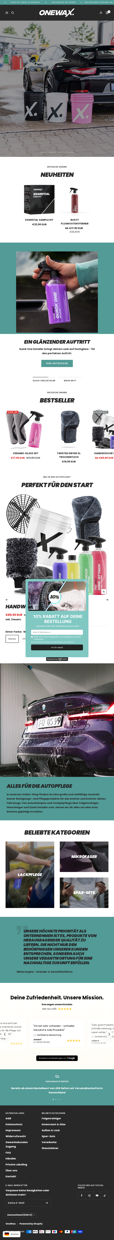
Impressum (13, 1130)
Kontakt (11, 1176)
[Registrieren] (47, 1203)
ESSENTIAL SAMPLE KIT (39, 220)
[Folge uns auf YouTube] (97, 1195)
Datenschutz (14, 1124)
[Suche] (12, 12)
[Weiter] (107, 600)
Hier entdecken (57, 99)
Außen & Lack (51, 1130)
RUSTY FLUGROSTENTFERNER (75, 221)
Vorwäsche (49, 1142)
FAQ (8, 1152)
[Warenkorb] (107, 12)
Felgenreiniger (51, 1118)
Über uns (11, 1170)
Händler (11, 1158)
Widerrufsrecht (16, 1136)
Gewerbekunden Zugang (17, 1144)
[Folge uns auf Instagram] (89, 1195)
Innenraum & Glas (53, 1124)
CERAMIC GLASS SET (25, 453)
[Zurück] (7, 600)
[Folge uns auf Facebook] (82, 1195)
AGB (8, 1118)
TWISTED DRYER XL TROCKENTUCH (69, 455)
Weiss (12, 638)
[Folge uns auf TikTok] (104, 1195)
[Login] (101, 12)
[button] (109, 1034)
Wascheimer (50, 1148)
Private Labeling (16, 1164)
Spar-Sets (48, 1136)
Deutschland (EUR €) (19, 1214)
